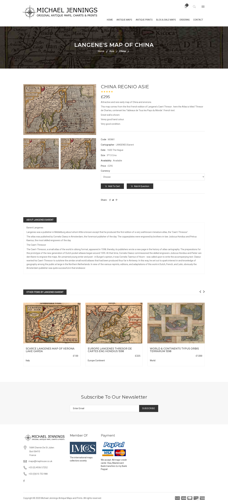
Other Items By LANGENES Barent (44, 292)
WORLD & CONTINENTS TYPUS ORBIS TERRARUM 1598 (174, 350)
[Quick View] (52, 323)
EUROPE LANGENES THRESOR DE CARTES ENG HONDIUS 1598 (110, 350)
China (122, 51)
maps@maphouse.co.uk (40, 461)
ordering (184, 19)
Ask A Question (141, 186)
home (110, 19)
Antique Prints (144, 19)
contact (198, 19)
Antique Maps (124, 19)
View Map (67, 343)
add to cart (114, 186)
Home (101, 51)
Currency (105, 170)
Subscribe (148, 408)
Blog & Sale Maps (166, 19)
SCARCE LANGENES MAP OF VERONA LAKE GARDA (50, 350)
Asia (111, 51)
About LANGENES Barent (40, 220)
